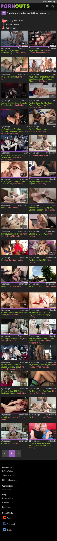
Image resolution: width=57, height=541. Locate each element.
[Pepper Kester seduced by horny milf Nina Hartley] (14, 405)
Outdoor (41, 286)
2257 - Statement (9, 480)
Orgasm (32, 315)
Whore (20, 131)
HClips (25, 101)
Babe (6, 182)
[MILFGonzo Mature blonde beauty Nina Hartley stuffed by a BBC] (14, 300)
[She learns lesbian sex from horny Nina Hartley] (42, 405)
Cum (3, 105)
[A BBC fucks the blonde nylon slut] (14, 38)
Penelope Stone (7, 160)
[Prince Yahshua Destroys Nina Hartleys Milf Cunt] (42, 352)
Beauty (11, 312)
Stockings (33, 81)
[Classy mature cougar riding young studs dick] (14, 378)
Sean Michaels (13, 236)
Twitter (9, 530)
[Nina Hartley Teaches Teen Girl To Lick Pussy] (42, 431)
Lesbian (4, 157)
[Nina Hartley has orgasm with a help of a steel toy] (42, 300)
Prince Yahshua (42, 367)
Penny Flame (12, 133)
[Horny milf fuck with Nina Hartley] (14, 431)
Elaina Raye (41, 393)
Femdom (17, 129)
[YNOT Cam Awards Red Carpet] (14, 247)
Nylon (12, 53)
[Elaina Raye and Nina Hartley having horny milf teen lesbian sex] (42, 378)
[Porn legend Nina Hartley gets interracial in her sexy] (42, 169)
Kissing (32, 445)
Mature (32, 131)
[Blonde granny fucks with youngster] (14, 64)
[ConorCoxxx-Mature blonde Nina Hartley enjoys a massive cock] (42, 116)
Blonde (8, 51)
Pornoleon (52, 48)
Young (12, 393)
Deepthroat (41, 105)
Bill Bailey (11, 341)
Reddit (9, 518)
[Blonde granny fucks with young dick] (14, 195)
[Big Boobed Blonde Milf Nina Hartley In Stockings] (42, 195)
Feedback (6, 507)
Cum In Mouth (6, 184)
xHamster (24, 179)
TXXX (54, 74)
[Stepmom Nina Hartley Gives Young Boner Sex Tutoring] (42, 247)
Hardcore (47, 129)
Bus (40, 260)
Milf (41, 51)
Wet (44, 445)
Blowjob (15, 51)
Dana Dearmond (43, 53)
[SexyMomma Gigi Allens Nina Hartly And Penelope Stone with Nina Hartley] (14, 143)
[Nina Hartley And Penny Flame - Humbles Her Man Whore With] (14, 116)
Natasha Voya (35, 343)
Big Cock (15, 103)
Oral (44, 391)
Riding (21, 391)
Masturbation (37, 312)
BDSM (42, 208)
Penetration (47, 79)
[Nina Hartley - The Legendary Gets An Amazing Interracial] (42, 64)
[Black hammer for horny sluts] (14, 221)
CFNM (31, 443)
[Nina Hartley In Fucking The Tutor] (14, 90)
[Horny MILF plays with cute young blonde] (42, 326)
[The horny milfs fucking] (42, 38)
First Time (46, 443)
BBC (2, 51)
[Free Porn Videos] (15, 6)
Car (2, 260)
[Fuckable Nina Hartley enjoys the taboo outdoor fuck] (42, 274)
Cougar (17, 182)
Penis (19, 234)
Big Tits (44, 103)
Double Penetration (40, 77)
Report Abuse (8, 498)
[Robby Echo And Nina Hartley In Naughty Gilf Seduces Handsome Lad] (42, 90)
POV (45, 234)
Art (30, 51)
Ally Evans (48, 155)
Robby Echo (41, 107)
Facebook (11, 524)
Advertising (7, 490)
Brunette (23, 103)
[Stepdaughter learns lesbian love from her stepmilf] (42, 143)
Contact (5, 503)
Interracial (5, 53)
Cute (52, 339)
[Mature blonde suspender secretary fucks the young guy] (14, 274)
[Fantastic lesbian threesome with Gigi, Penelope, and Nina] (14, 352)
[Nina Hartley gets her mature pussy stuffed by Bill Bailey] (14, 326)
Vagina (32, 184)
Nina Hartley (21, 53)
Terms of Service (9, 476)
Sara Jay (8, 260)
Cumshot (9, 105)
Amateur (4, 103)
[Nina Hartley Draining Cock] (14, 169)
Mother (39, 445)
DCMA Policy (7, 471)
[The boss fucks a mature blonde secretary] (42, 221)
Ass (33, 129)
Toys (47, 315)
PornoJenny (23, 74)
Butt (16, 312)
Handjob (4, 131)
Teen (17, 367)
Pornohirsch (23, 48)
